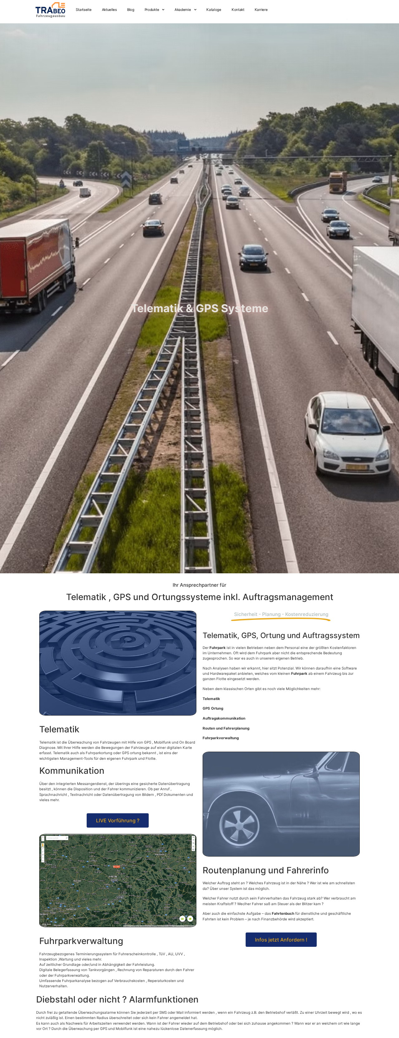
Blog (130, 9)
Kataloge (213, 9)
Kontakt (238, 9)
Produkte (152, 9)
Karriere (261, 9)
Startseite (83, 9)
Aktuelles (109, 9)
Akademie (183, 9)
